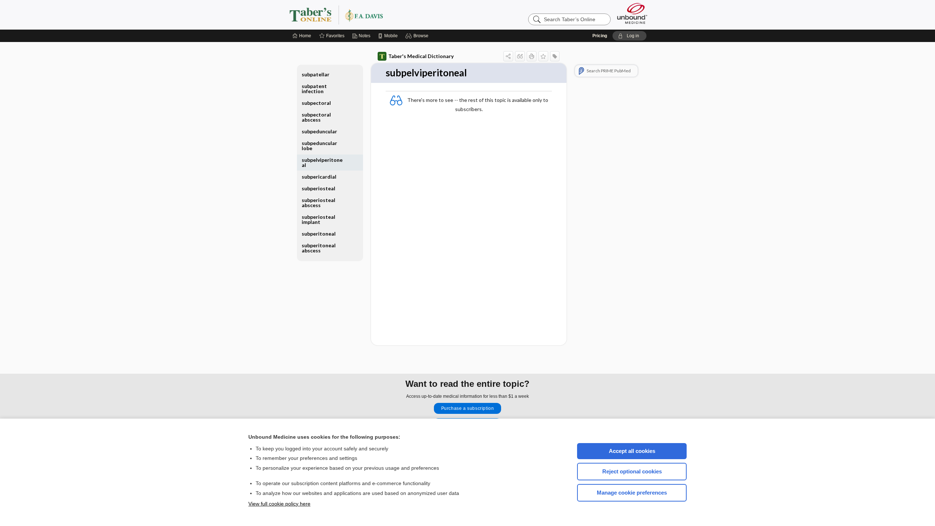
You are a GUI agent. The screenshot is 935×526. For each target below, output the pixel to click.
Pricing (599, 35)
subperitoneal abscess (319, 248)
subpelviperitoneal (322, 162)
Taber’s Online (380, 15)
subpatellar (315, 74)
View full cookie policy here (279, 504)
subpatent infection (314, 88)
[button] (418, 36)
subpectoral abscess (316, 117)
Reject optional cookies (632, 471)
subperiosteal (318, 188)
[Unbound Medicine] (632, 13)
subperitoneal (319, 233)
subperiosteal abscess (318, 202)
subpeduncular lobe (319, 145)
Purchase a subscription (467, 408)
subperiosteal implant (318, 219)
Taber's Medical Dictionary (421, 56)
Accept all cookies (632, 451)
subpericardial (319, 177)
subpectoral (316, 103)
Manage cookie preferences (632, 492)
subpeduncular (319, 131)
